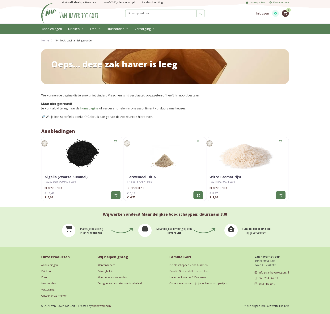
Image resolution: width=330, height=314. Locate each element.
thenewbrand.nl (101, 306)
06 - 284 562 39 (268, 278)
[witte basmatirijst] (247, 154)
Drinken (74, 29)
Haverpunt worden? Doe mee (187, 277)
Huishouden (115, 29)
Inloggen (262, 13)
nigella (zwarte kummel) (65, 177)
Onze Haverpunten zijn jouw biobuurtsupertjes (198, 283)
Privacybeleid (105, 271)
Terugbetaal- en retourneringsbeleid (119, 283)
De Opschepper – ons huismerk (188, 265)
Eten (93, 29)
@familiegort (267, 283)
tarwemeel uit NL (143, 177)
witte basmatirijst (225, 177)
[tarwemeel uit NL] (165, 154)
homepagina (89, 108)
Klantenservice (281, 2)
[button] (115, 141)
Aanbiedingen (52, 29)
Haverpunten (257, 2)
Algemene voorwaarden (112, 277)
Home (45, 40)
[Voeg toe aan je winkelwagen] (116, 195)
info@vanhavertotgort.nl (274, 272)
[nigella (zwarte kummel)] (82, 154)
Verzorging (143, 29)
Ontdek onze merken (54, 295)
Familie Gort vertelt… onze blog (188, 271)
